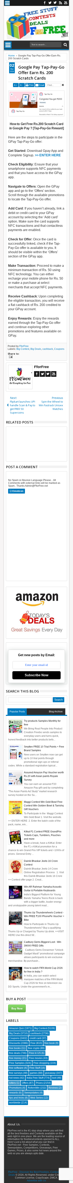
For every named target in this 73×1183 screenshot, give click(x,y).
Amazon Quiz (16, 1028)
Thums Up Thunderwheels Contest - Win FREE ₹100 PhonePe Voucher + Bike (44, 916)
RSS (60, 3)
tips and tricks (16, 1097)
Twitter (50, 3)
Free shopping (41, 1063)
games (34, 1073)
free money (15, 1058)
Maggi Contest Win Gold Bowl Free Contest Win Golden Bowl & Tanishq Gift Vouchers (44, 806)
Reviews (53, 1087)
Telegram (48, 374)
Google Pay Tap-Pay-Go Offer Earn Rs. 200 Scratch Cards (41, 72)
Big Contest (22, 349)
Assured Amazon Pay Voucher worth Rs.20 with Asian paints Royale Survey (44, 776)
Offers (25, 1082)
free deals (14, 1053)
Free (32, 1043)
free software (16, 1067)
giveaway (50, 1073)
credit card (35, 1038)
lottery (12, 1082)
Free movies (36, 1058)
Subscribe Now (36, 675)
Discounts (14, 1043)
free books (15, 1048)
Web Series (36, 1097)
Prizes (39, 1082)
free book (49, 1043)
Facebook (44, 3)
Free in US (35, 1053)
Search (65, 45)
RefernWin (34, 1087)
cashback (47, 349)
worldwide (14, 1102)
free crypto (34, 1048)
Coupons (59, 349)
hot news (14, 1077)
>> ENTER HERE (47, 155)
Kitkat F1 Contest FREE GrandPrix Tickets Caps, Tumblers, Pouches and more (42, 835)
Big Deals (35, 349)
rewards (13, 1092)
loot (54, 1077)
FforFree (24, 346)
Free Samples (17, 1063)
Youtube (65, 3)
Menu (7, 2)
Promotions (15, 1087)
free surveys (16, 1073)
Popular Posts (17, 711)
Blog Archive (56, 711)
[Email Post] (10, 357)
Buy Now (17, 1008)
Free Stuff (34, 1067)
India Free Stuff (35, 1077)
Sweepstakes (31, 1092)
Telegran (55, 3)
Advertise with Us (36, 1180)
